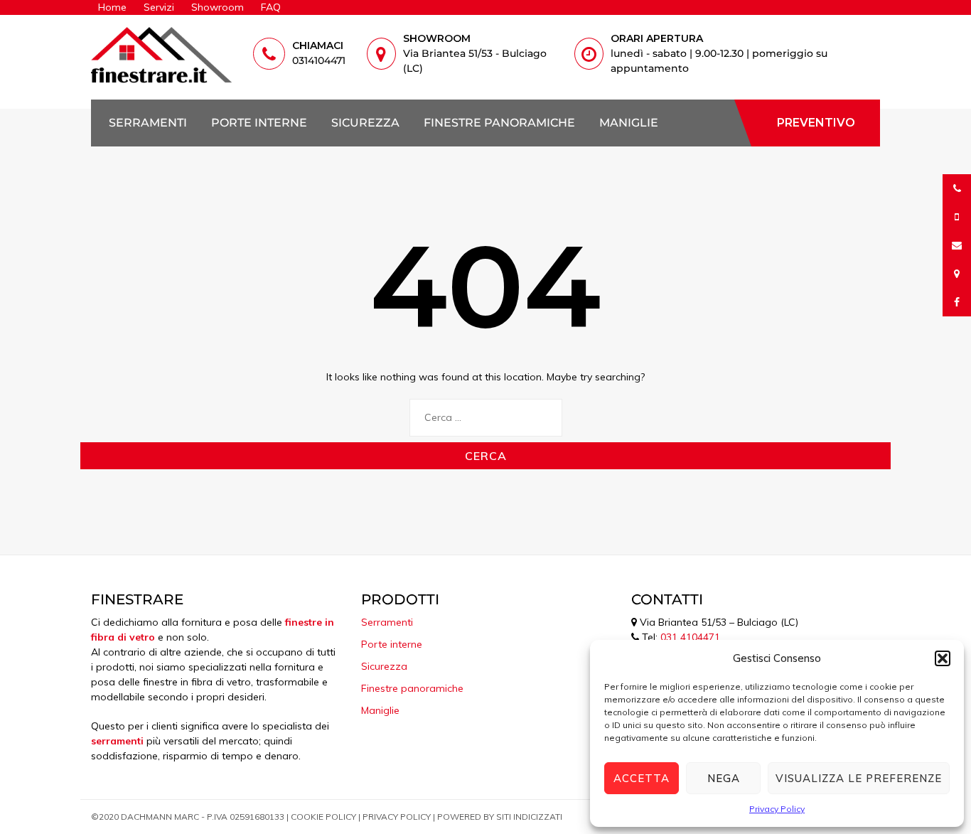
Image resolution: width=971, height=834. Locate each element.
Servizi (159, 7)
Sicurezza (365, 123)
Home (112, 7)
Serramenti (148, 123)
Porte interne (259, 123)
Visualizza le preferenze (859, 778)
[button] (942, 658)
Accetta (641, 778)
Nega (723, 778)
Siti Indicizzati (529, 816)
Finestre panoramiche (499, 123)
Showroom (217, 7)
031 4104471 (690, 637)
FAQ (271, 7)
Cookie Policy (323, 816)
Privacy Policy (777, 808)
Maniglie (628, 123)
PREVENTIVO (816, 122)
